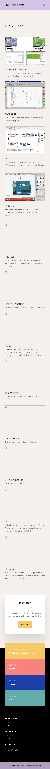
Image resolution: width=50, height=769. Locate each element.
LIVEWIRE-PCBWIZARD (16, 69)
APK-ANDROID (12, 393)
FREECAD (9, 568)
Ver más (25, 624)
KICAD (8, 345)
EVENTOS (13, 749)
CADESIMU (10, 114)
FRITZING (9, 205)
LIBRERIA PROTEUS (14, 304)
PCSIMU (9, 158)
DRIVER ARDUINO (14, 479)
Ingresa (8, 722)
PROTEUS (10, 256)
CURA (8, 521)
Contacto (8, 738)
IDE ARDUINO (12, 438)
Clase (7, 725)
